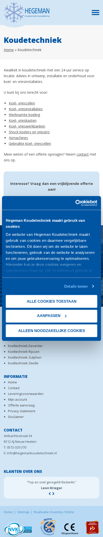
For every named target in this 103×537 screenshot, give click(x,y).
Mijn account (17, 399)
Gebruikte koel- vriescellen (30, 143)
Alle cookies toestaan (51, 301)
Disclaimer (16, 416)
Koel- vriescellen (22, 103)
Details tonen (76, 286)
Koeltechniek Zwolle (23, 363)
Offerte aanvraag (21, 405)
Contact (14, 388)
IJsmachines (18, 137)
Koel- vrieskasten (22, 120)
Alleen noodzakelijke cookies (51, 331)
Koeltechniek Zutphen (25, 357)
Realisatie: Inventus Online (54, 512)
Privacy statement (21, 411)
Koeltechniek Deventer (25, 346)
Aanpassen (48, 315)
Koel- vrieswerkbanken (27, 126)
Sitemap (23, 512)
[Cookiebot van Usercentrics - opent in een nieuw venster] (75, 203)
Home (9, 49)
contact (82, 154)
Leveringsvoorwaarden (26, 393)
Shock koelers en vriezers (29, 132)
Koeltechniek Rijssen (24, 351)
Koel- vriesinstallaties (26, 108)
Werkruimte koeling (24, 114)
